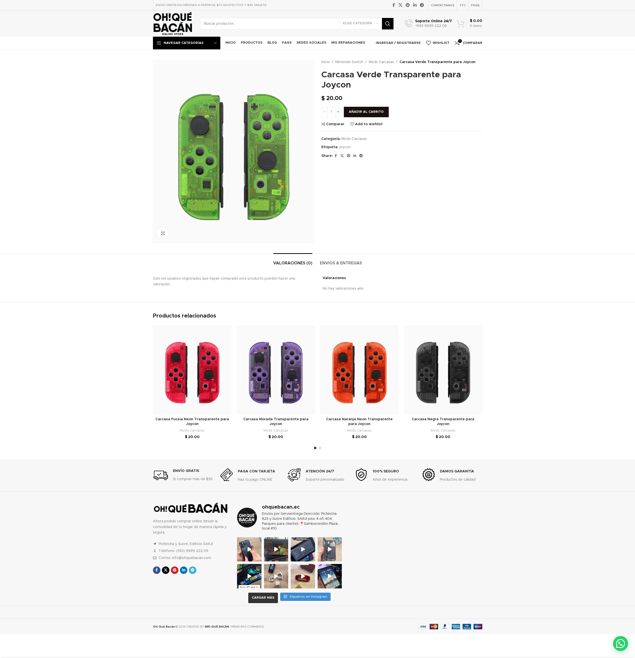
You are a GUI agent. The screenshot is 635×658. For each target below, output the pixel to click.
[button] (620, 643)
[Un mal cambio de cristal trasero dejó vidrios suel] (330, 549)
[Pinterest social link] (407, 5)
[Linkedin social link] (414, 5)
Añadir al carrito (366, 111)
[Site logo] (173, 23)
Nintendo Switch (349, 62)
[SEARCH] (387, 23)
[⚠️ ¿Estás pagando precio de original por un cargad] (276, 576)
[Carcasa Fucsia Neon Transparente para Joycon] (192, 370)
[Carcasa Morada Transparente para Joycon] (276, 370)
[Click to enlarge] (163, 233)
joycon (345, 147)
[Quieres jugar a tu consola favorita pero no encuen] (303, 576)
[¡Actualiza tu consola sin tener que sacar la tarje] (303, 549)
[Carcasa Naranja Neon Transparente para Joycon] (359, 370)
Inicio (325, 62)
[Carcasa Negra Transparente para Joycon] (443, 370)
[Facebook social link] (394, 5)
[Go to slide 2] (320, 448)
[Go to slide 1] (315, 448)
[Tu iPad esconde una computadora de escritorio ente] (330, 576)
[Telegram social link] (421, 5)
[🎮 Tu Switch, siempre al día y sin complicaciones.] (249, 576)
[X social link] (400, 5)
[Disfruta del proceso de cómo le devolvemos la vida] (249, 549)
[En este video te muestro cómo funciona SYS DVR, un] (276, 549)
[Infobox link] (428, 23)
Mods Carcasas (381, 62)
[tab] (292, 260)
